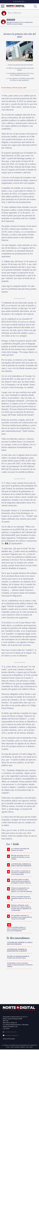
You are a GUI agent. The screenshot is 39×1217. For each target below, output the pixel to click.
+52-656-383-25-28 (10, 1032)
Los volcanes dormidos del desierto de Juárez (20, 849)
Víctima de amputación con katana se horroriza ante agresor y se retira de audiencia (21, 889)
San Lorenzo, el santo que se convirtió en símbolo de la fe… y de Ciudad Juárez (21, 872)
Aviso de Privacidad (9, 1038)
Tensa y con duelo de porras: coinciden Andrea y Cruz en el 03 (21, 898)
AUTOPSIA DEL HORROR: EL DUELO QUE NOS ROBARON (21, 865)
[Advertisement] (17, 986)
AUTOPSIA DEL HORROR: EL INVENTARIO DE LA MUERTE (17, 950)
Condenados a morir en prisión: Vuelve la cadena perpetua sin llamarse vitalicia (20, 964)
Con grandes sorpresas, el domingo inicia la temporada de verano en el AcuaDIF (21, 917)
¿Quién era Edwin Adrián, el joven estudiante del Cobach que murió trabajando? (16, 928)
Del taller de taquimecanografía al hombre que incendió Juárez (18, 957)
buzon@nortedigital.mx (12, 1035)
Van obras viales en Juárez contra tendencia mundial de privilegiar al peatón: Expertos (21, 881)
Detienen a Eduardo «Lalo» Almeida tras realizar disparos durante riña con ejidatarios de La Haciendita (21, 907)
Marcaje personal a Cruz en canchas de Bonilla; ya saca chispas (20, 857)
